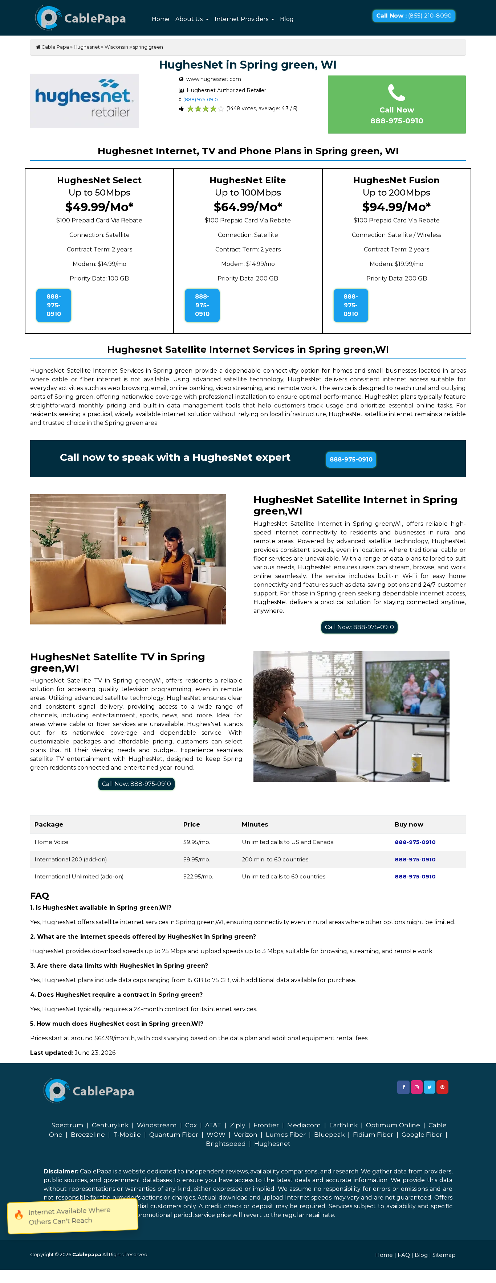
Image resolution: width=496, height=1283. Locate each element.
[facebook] (403, 1087)
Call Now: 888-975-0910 (359, 627)
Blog (287, 19)
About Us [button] (189, 19)
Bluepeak (329, 1134)
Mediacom (304, 1125)
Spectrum (68, 1125)
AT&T (213, 1125)
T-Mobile (127, 1134)
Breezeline (88, 1134)
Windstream (157, 1125)
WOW (216, 1134)
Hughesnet (87, 47)
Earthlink (343, 1125)
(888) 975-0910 (200, 99)
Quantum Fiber (173, 1134)
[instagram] (417, 1087)
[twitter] (429, 1087)
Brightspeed (226, 1143)
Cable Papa (54, 47)
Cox (191, 1125)
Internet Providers (242, 19)
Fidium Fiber (373, 1134)
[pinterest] (442, 1087)
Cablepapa (86, 1254)
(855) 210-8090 (414, 15)
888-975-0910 (53, 305)
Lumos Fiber (286, 1134)
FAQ (404, 1254)
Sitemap (444, 1254)
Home (161, 19)
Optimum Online (393, 1125)
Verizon (245, 1134)
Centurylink (110, 1125)
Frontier (266, 1125)
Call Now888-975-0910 (396, 115)
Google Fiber (422, 1134)
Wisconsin (116, 47)
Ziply (237, 1125)
